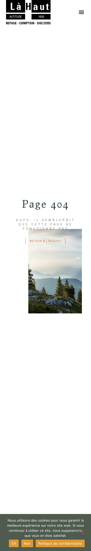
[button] (81, 12)
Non (27, 543)
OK (13, 543)
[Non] (83, 532)
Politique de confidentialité (60, 543)
